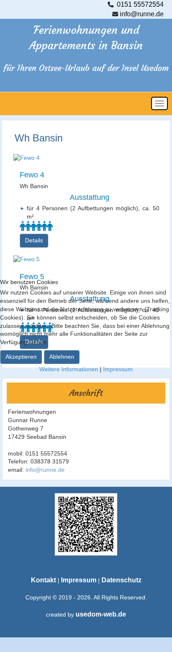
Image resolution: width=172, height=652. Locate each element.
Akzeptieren (21, 356)
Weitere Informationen (68, 369)
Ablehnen (61, 356)
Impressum (118, 369)
